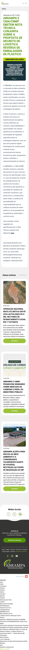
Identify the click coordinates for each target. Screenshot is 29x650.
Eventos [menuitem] (2, 617)
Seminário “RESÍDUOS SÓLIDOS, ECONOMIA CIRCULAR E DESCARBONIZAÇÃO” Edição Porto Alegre (13, 621)
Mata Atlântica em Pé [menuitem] (6, 613)
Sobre (7, 549)
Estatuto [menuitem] (2, 590)
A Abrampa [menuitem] (3, 586)
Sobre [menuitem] (1, 584)
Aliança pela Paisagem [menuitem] (6, 604)
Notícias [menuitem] (2, 596)
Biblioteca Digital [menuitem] (5, 649)
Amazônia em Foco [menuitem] (5, 608)
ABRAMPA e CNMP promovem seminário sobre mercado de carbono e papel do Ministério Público (14, 386)
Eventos (24, 549)
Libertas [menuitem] (2, 602)
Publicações (6, 551)
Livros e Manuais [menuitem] (5, 639)
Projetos (19, 549)
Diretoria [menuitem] (2, 588)
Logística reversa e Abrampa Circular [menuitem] (10, 615)
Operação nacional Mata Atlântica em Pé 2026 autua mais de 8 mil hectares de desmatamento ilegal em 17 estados (14, 315)
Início (3, 549)
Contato (12, 551)
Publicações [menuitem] (3, 635)
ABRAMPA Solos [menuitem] (4, 611)
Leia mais (14, 341)
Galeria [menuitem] (2, 592)
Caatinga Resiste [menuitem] (5, 609)
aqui (12, 233)
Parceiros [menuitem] (2, 594)
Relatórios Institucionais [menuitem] (7, 647)
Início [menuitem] (1, 582)
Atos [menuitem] (1, 645)
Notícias (12, 549)
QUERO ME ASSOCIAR (14, 540)
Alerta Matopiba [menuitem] (4, 606)
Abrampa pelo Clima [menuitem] (6, 600)
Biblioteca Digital (21, 551)
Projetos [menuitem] (2, 598)
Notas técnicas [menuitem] (4, 637)
